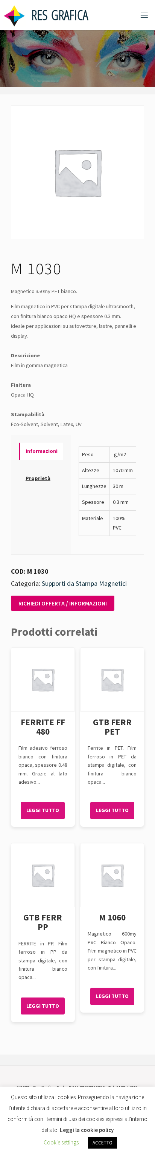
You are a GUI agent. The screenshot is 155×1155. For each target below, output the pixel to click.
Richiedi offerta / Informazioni (62, 603)
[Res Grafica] (14, 15)
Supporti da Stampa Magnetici (84, 583)
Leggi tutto (42, 810)
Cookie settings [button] (61, 1142)
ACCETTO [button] (102, 1143)
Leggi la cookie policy (87, 1129)
